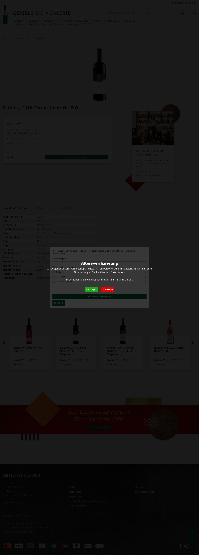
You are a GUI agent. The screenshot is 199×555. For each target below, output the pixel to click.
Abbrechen (108, 289)
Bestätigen (91, 289)
